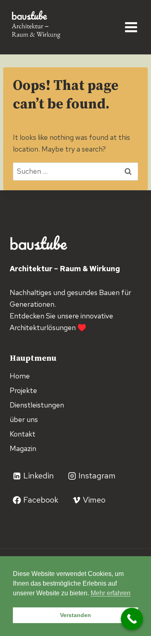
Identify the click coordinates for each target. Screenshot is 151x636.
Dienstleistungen (37, 404)
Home (20, 375)
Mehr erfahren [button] (110, 593)
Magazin (23, 448)
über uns (24, 419)
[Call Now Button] (132, 619)
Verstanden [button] (75, 615)
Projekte (23, 390)
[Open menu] (130, 27)
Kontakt (22, 434)
